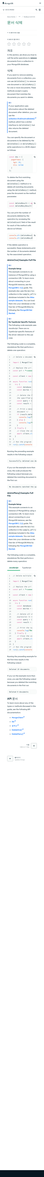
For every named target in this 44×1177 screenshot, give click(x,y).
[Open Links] (40, 3)
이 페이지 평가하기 (13, 39)
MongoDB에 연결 (16, 288)
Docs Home (11, 17)
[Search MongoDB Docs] (36, 9)
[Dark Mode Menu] (39, 9)
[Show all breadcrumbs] (19, 16)
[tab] (13, 568)
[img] (9, 44)
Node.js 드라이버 (29, 17)
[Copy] (34, 156)
